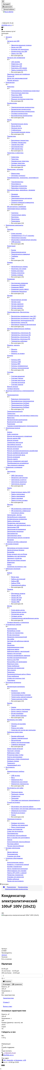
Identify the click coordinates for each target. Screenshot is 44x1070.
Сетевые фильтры (13, 388)
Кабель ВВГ (15, 581)
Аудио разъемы (16, 233)
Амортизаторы (12, 628)
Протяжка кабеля (13, 844)
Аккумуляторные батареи (15, 550)
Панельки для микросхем (15, 668)
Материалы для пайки (14, 719)
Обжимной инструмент (19, 810)
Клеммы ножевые (17, 275)
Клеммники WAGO (17, 287)
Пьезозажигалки (12, 854)
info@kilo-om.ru (7, 25)
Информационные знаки (15, 647)
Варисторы (11, 417)
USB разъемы (16, 242)
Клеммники (11, 279)
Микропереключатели (18, 252)
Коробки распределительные (17, 657)
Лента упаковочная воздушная (17, 868)
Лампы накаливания (18, 496)
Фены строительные (18, 827)
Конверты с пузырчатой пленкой (18, 864)
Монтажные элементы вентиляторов (23, 324)
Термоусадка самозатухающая (21, 697)
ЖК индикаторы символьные (20, 511)
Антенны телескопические (20, 368)
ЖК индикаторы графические (21, 508)
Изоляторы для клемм (18, 268)
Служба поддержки (8, 1047)
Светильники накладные (15, 531)
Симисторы (15, 157)
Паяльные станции (17, 794)
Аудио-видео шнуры (18, 610)
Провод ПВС (15, 602)
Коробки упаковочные (14, 866)
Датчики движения (17, 306)
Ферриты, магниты (13, 345)
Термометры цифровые (19, 341)
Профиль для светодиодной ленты (19, 525)
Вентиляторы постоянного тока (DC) (23, 318)
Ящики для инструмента (15, 881)
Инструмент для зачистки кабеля (22, 806)
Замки (9, 643)
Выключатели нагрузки (14, 422)
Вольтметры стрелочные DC (20, 339)
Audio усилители (12, 434)
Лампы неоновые (17, 498)
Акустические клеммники (19, 283)
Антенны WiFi (15, 364)
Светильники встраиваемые (16, 529)
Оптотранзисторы (17, 146)
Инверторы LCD (16, 64)
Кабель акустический (18, 579)
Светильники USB (13, 527)
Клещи (13, 815)
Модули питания (12, 440)
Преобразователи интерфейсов (18, 463)
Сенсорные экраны (17, 513)
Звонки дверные (12, 852)
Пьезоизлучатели (17, 200)
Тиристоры (15, 159)
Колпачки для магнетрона (20, 49)
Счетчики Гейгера (17, 378)
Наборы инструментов (14, 829)
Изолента (14, 691)
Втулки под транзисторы (15, 633)
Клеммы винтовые (17, 271)
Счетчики (10, 372)
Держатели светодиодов (19, 477)
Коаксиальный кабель (18, 585)
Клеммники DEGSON (18, 285)
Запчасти (9, 37)
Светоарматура (12, 533)
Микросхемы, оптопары (15, 169)
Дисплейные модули (14, 444)
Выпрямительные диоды (19, 124)
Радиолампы (15, 221)
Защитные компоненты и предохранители (20, 391)
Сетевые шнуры (16, 616)
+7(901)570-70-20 (10, 1053)
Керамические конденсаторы (21, 109)
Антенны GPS (15, 359)
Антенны (10, 355)
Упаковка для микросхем (15, 877)
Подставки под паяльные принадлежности (25, 800)
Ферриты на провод (18, 353)
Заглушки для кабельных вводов (18, 641)
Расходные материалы (13, 682)
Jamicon (4, 955)
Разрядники (11, 424)
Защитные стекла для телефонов (18, 74)
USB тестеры (15, 775)
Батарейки (10, 552)
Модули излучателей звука (16, 455)
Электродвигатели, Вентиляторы (18, 312)
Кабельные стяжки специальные (18, 759)
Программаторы (12, 833)
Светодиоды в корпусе (18, 479)
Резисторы (10, 86)
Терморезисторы (17, 97)
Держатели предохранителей (17, 637)
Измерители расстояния (19, 782)
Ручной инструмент (13, 802)
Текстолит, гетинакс (13, 751)
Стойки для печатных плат (16, 678)
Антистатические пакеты (15, 862)
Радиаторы (11, 672)
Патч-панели (11, 670)
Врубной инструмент (18, 813)
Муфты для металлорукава (20, 742)
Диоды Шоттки (16, 126)
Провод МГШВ (16, 599)
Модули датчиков (13, 448)
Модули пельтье (12, 386)
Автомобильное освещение (16, 517)
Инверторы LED (16, 66)
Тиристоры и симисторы (15, 153)
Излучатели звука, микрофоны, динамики (21, 190)
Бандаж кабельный (17, 736)
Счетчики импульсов (18, 380)
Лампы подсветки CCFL (19, 70)
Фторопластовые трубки (15, 755)
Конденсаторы (12, 103)
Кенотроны (15, 217)
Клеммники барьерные (19, 291)
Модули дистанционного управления (19, 436)
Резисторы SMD (16, 95)
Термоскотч (11, 763)
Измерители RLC (17, 779)
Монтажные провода (18, 593)
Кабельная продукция (13, 568)
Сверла (9, 839)
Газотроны (14, 213)
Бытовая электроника (13, 848)
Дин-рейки (10, 639)
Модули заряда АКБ (14, 438)
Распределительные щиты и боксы (19, 674)
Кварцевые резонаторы (19, 186)
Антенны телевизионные (19, 366)
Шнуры (9, 606)
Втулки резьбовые (17, 713)
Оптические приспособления (17, 835)
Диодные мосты (16, 128)
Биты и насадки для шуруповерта (18, 837)
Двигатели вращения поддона (21, 45)
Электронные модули (13, 428)
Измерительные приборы (15, 771)
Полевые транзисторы (18, 142)
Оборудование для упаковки (16, 870)
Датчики (9, 295)
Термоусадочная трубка (19, 699)
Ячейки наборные (13, 879)
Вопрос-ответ (7, 1006)
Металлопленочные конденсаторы (23, 111)
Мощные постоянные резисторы (22, 99)
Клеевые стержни (13, 761)
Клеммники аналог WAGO (20, 289)
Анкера (13, 707)
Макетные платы (12, 664)
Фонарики (10, 539)
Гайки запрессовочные (19, 715)
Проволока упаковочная (15, 875)
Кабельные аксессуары (15, 732)
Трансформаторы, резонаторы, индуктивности (22, 177)
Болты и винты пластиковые (20, 709)
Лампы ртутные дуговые (19, 500)
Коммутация (11, 246)
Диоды (9, 120)
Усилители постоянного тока (16, 566)
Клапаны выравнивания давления (18, 655)
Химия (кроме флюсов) (15, 748)
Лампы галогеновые (18, 494)
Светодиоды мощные (18, 484)
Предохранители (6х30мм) (20, 407)
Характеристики (8, 998)
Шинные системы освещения (17, 542)
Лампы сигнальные (13, 521)
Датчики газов (15, 302)
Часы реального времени (15, 465)
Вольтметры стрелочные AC (20, 337)
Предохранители (13, 395)
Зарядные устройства (14, 558)
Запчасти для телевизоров (16, 57)
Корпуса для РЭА (13, 659)
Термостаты (11, 413)
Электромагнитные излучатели (21, 198)
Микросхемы (15, 173)
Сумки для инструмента (15, 831)
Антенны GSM (16, 362)
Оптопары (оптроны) (18, 175)
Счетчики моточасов (18, 382)
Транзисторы (11, 136)
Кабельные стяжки (13, 753)
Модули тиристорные (18, 165)
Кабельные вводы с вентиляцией (18, 651)
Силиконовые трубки (18, 693)
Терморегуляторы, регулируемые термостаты (22, 415)
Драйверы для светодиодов (16, 556)
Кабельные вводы (13, 649)
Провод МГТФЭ (16, 597)
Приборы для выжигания (19, 825)
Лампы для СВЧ (16, 53)
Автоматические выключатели (17, 419)
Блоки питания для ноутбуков (17, 554)
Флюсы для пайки (17, 728)
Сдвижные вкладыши (18, 744)
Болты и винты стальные (19, 711)
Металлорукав (16, 740)
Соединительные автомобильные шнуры (25, 618)
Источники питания (12, 544)
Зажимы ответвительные (19, 738)
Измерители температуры (20, 784)
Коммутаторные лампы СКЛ (20, 492)
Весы (13, 777)
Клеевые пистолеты (18, 823)
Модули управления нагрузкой (17, 461)
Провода (10, 589)
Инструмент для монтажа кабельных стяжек (26, 808)
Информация (6, 1044)
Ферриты (14, 351)
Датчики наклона (17, 308)
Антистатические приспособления (18, 842)
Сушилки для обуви (13, 856)
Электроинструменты (14, 819)
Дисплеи (10, 504)
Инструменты (10, 767)
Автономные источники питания (18, 548)
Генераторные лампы (18, 215)
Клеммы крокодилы (17, 273)
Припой (13, 726)
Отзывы (6, 1002)
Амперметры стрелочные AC (21, 333)
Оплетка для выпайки (18, 724)
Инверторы (11, 562)
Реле (13, 258)
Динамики (14, 194)
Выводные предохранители (20, 399)
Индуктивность (16, 184)
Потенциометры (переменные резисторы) (25, 91)
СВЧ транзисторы (17, 148)
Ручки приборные (13, 676)
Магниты (14, 349)
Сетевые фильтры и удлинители (18, 622)
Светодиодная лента (14, 535)
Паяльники (15, 798)
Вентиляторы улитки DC (19, 322)
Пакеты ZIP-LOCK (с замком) (17, 873)
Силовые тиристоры (18, 163)
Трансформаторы (17, 182)
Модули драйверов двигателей (17, 453)
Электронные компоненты (14, 225)
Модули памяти (12, 459)
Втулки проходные (13, 635)
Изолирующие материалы (16, 686)
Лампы (9, 488)
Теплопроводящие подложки (21, 695)
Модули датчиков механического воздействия (22, 451)
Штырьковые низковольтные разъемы (24, 240)
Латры (9, 564)
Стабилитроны (16, 130)
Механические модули (14, 446)
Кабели (9, 573)
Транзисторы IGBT (17, 144)
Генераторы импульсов (15, 442)
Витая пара (15, 577)
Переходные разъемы (18, 237)
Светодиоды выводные (19, 482)
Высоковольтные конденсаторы (21, 115)
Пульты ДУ (10, 76)
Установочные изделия (13, 624)
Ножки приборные (13, 666)
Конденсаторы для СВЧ (19, 51)
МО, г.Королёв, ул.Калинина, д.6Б (14, 1060)
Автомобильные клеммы (19, 266)
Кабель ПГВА (15, 583)
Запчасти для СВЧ (13, 41)
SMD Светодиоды (17, 475)
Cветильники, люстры (14, 515)
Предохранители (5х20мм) (20, 405)
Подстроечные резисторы (20, 93)
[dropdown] (3, 1)
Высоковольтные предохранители (22, 401)
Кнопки (13, 250)
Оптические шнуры (17, 614)
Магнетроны (15, 219)
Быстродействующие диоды (20, 132)
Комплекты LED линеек (19, 68)
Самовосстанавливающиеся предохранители (22, 426)
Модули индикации (13, 457)
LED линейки (15, 62)
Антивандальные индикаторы (17, 519)
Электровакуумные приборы (16, 208)
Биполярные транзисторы (20, 140)
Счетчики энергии (17, 384)
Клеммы (10, 262)
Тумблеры (14, 256)
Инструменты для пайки (15, 788)
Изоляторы (11, 645)
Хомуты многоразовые (14, 757)
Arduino (9, 432)
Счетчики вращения (18, 376)
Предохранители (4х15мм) (20, 403)
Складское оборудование (14, 858)
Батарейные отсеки (13, 631)
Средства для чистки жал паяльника (23, 730)
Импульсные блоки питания (16, 560)
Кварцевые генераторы (19, 188)
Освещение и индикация (14, 467)
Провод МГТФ (16, 595)
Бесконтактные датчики (19, 299)
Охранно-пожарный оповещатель (22, 202)
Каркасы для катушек (14, 653)
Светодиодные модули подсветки (18, 537)
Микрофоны (15, 196)
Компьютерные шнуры (18, 612)
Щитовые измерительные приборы (19, 328)
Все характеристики (8, 995)
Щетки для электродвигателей (17, 78)
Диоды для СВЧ (16, 47)
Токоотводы (11, 680)
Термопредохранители (15, 411)
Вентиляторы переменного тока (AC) (23, 316)
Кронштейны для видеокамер (17, 662)
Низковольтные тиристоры (20, 161)
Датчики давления (17, 304)
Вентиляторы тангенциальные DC (22, 320)
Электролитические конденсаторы (22, 107)
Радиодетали (10, 82)
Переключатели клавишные (20, 254)
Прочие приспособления (15, 846)
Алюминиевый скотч (14, 765)
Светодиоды (11, 471)
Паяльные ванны (17, 792)
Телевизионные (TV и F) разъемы (22, 235)
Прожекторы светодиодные (16, 523)
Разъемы (10, 229)
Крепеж (9, 703)
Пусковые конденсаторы (19, 113)
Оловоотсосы (15, 796)
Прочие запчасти (13, 80)
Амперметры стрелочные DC (21, 335)
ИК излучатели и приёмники (16, 206)
